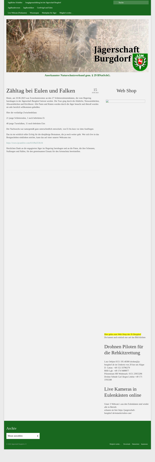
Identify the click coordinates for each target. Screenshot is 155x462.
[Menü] (145, 76)
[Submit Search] (115, 2)
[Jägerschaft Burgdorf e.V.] (77, 45)
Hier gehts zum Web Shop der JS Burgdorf (122, 334)
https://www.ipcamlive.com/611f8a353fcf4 (24, 143)
